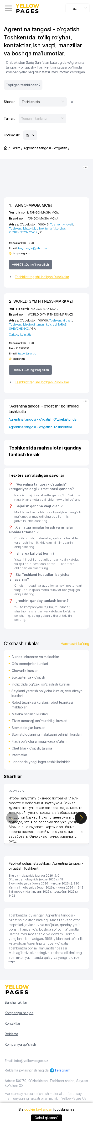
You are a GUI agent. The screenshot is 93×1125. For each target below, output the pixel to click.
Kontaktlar (12, 1023)
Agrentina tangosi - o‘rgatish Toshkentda (40, 427)
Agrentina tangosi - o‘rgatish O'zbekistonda (43, 419)
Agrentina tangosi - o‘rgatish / (46, 148)
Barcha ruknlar (16, 1002)
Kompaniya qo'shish (20, 1044)
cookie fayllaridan (38, 1109)
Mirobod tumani (34, 324)
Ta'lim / (16, 148)
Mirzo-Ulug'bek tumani (38, 228)
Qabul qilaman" (46, 1118)
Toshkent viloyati (61, 224)
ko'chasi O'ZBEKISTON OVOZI (38, 230)
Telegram (62, 1070)
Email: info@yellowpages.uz (26, 1061)
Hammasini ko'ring (75, 644)
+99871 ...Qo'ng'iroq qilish (30, 264)
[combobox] (77, 8)
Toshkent (15, 228)
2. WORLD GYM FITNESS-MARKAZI (41, 301)
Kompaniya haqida (19, 1013)
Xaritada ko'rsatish (21, 334)
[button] (46, 276)
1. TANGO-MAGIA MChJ (30, 205)
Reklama (11, 1034)
